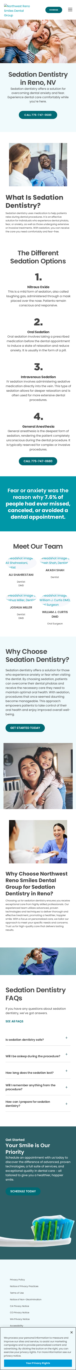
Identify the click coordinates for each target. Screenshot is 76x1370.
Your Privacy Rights (38, 1363)
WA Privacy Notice (20, 1319)
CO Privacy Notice (19, 1312)
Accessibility (16, 1325)
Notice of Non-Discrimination (26, 1299)
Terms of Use (17, 1292)
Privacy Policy (17, 1279)
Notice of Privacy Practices (24, 1286)
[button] (70, 9)
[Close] (72, 1332)
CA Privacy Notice (19, 1306)
